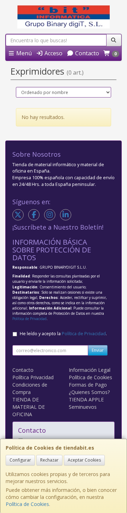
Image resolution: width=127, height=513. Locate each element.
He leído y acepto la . (63, 334)
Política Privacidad (33, 377)
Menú (23, 53)
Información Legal (89, 370)
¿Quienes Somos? (89, 392)
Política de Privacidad (29, 318)
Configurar (20, 460)
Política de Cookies (27, 504)
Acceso (52, 53)
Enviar (98, 350)
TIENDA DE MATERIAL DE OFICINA (28, 407)
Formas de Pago (88, 384)
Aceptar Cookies (84, 460)
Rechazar (49, 460)
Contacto (86, 53)
